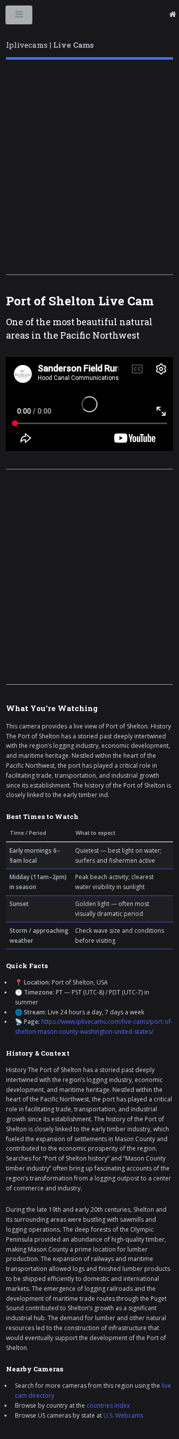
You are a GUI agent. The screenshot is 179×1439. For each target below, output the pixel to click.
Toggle (19, 17)
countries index (108, 1405)
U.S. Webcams (123, 1415)
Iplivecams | (50, 45)
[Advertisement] (89, 167)
